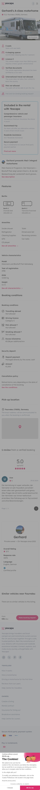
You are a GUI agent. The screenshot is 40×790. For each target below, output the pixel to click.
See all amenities (9, 246)
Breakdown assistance (11, 714)
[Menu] (35, 3)
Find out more (10, 151)
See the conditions (9, 387)
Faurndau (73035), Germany (17, 15)
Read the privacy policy (9, 780)
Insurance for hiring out (11, 710)
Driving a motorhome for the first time (17, 679)
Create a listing (8, 701)
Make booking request (27, 618)
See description (8, 177)
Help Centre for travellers (12, 688)
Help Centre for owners (11, 719)
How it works (7, 671)
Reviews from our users (11, 684)
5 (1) (5, 15)
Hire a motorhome (9, 675)
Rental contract (8, 706)
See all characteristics (11, 288)
